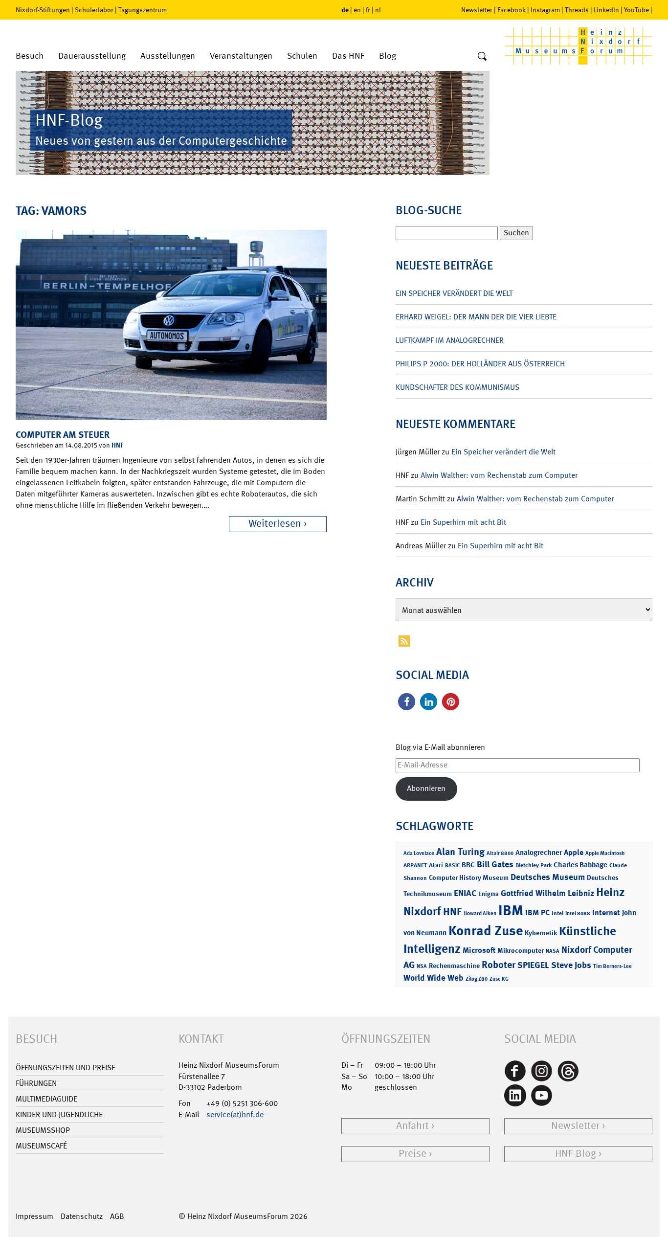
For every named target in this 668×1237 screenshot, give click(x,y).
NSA (422, 966)
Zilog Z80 (477, 979)
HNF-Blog (575, 1153)
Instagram (545, 9)
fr (368, 9)
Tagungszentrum (142, 9)
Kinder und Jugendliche (59, 1114)
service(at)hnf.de (235, 1114)
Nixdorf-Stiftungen (43, 9)
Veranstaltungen (241, 56)
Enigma (488, 894)
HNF (117, 445)
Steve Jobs (571, 965)
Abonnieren (426, 788)
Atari (436, 865)
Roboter (498, 964)
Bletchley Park (533, 865)
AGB (117, 1216)
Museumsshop (43, 1130)
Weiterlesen (274, 523)
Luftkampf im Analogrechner (450, 340)
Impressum (34, 1216)
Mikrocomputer (520, 950)
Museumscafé (41, 1146)
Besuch (30, 56)
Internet (606, 912)
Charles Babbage (580, 865)
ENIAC (465, 893)
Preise (412, 1153)
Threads (577, 9)
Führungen (36, 1083)
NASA (552, 951)
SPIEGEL (533, 965)
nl (378, 9)
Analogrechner (538, 852)
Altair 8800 (500, 853)
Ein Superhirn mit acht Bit (463, 522)
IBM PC (537, 912)
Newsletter (476, 9)
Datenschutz (82, 1216)
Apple (573, 852)
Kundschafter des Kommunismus (457, 387)
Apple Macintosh (604, 853)
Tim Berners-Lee (612, 966)
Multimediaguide (46, 1099)
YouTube (636, 9)
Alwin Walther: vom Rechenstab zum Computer (499, 475)
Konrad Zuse (485, 931)
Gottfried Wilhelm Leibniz (547, 893)
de (345, 9)
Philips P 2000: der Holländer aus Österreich (480, 364)
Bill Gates (495, 864)
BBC (468, 865)
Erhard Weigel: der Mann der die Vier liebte (476, 317)
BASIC (452, 865)
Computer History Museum (469, 877)
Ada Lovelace (418, 853)
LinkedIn (606, 9)
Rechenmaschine (454, 965)
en (357, 9)
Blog (387, 56)
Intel (557, 913)
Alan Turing (460, 851)
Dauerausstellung (92, 56)
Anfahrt (412, 1125)
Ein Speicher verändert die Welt (454, 293)
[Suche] (482, 57)
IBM (510, 910)
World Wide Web (433, 977)
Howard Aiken (480, 913)
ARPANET (415, 865)
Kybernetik (541, 932)
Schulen (302, 56)
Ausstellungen (167, 56)
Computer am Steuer (63, 434)
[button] (406, 701)
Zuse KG (499, 979)
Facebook (511, 9)
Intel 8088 (577, 913)
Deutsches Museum (548, 877)
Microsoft (479, 950)
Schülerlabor (94, 9)
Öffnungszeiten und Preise (65, 1067)
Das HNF (348, 56)
